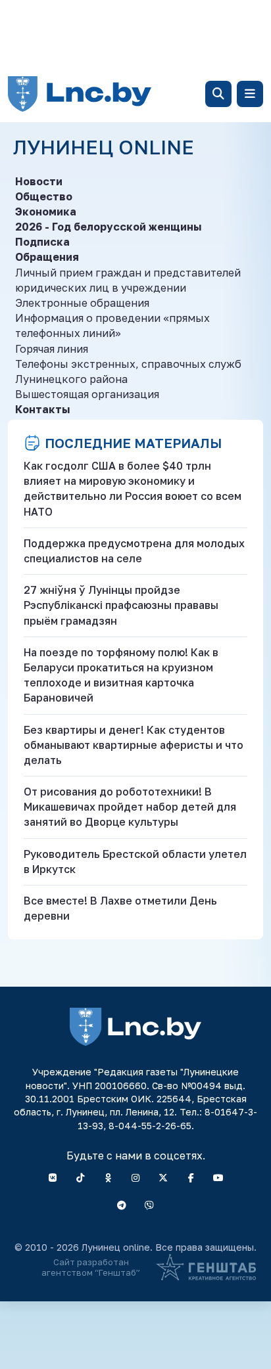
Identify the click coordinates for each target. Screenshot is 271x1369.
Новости (38, 181)
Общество (43, 196)
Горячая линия (51, 348)
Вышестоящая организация (87, 394)
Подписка (42, 241)
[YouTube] (218, 1178)
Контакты (42, 409)
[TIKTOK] (80, 1178)
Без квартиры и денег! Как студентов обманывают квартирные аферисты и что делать (133, 745)
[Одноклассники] (108, 1178)
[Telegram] (121, 1205)
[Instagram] (135, 1178)
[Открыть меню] (250, 94)
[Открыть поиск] (218, 94)
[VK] (52, 1178)
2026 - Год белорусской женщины (108, 226)
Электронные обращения (82, 302)
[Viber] (149, 1205)
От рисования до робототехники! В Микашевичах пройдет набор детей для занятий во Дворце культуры (130, 806)
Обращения (47, 256)
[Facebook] (191, 1178)
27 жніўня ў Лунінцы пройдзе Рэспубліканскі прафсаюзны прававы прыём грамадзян (121, 605)
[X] (163, 1178)
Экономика (45, 211)
